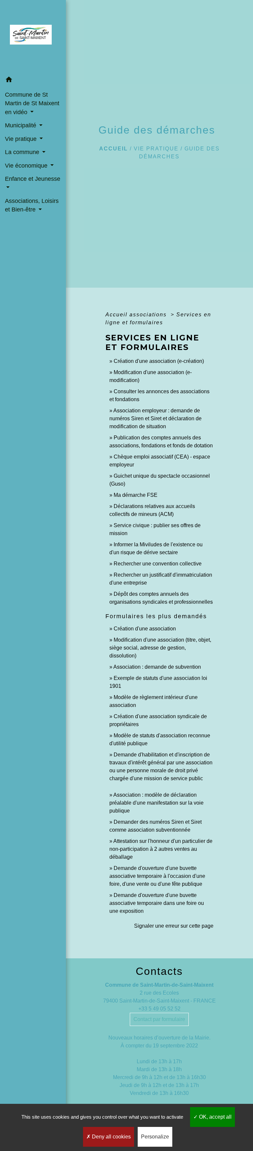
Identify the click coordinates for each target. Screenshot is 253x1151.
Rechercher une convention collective (158, 563)
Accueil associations (137, 314)
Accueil (113, 148)
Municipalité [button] (21, 125)
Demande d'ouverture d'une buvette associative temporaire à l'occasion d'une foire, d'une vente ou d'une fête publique (157, 876)
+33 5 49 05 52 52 (159, 1008)
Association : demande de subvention (157, 667)
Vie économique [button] (27, 165)
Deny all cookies (111, 1136)
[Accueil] (33, 36)
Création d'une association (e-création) (159, 361)
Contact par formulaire (159, 1019)
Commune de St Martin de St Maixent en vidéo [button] (32, 103)
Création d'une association (145, 628)
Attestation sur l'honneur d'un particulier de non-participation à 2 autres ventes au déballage (160, 849)
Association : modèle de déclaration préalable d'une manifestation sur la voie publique (156, 803)
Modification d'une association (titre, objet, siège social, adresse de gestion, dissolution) (160, 647)
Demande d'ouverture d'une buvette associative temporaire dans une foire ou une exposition (156, 903)
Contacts (159, 971)
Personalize (155, 1136)
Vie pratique (156, 148)
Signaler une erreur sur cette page (173, 926)
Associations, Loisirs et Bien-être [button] (32, 205)
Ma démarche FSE (135, 495)
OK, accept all (215, 1117)
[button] (33, 80)
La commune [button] (23, 152)
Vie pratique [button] (21, 139)
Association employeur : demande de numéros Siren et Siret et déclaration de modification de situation (155, 418)
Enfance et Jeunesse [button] (32, 179)
